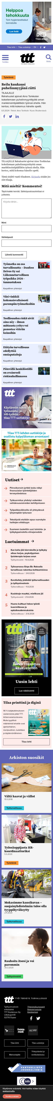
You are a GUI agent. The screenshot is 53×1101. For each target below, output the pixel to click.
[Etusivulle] (27, 58)
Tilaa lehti (11, 47)
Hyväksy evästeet (12, 1096)
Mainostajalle (14, 1055)
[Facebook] (40, 47)
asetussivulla (9, 1091)
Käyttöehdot (32, 1012)
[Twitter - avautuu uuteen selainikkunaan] (38, 1018)
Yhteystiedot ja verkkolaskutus (38, 1053)
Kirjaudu (35, 176)
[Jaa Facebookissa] (4, 116)
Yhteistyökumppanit (36, 1007)
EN (35, 47)
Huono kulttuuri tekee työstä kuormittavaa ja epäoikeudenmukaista (25, 607)
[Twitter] (44, 47)
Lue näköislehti (26, 690)
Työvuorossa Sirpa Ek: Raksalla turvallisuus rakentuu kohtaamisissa (29, 568)
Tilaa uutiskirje (24, 47)
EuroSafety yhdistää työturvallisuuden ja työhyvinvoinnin (30, 582)
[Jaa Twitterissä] (11, 116)
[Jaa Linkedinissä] (18, 116)
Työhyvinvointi (14, 976)
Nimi (4, 222)
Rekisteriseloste (34, 1009)
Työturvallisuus (14, 808)
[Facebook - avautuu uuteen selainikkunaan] (31, 1018)
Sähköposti (7, 237)
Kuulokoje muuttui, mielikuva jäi (27, 593)
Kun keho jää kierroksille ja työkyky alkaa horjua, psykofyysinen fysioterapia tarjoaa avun (29, 553)
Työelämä (8, 77)
